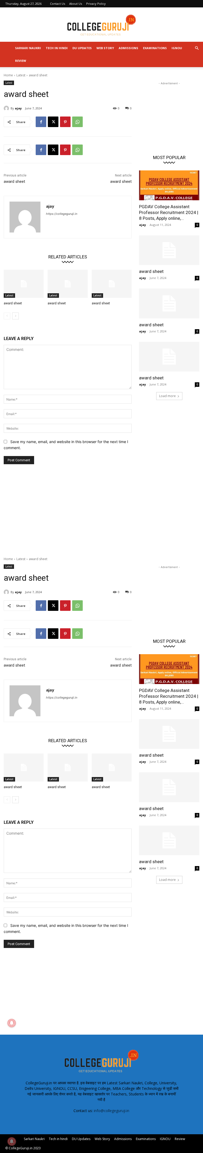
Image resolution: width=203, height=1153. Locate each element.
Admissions (128, 48)
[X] (53, 122)
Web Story (105, 48)
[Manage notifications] (11, 1141)
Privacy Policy (96, 4)
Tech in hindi (57, 48)
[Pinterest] (65, 122)
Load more (167, 396)
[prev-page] (7, 316)
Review (20, 61)
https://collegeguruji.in (61, 214)
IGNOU (177, 48)
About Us (75, 4)
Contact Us (57, 4)
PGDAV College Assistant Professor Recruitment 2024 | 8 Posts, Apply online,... (168, 212)
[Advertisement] (169, 112)
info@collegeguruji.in (111, 1110)
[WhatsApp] (77, 122)
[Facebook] (41, 122)
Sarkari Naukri (28, 48)
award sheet (14, 181)
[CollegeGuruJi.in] (101, 25)
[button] (196, 48)
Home (8, 75)
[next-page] (15, 316)
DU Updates (82, 48)
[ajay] (7, 108)
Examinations (155, 48)
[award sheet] (24, 284)
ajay (18, 108)
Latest (20, 75)
